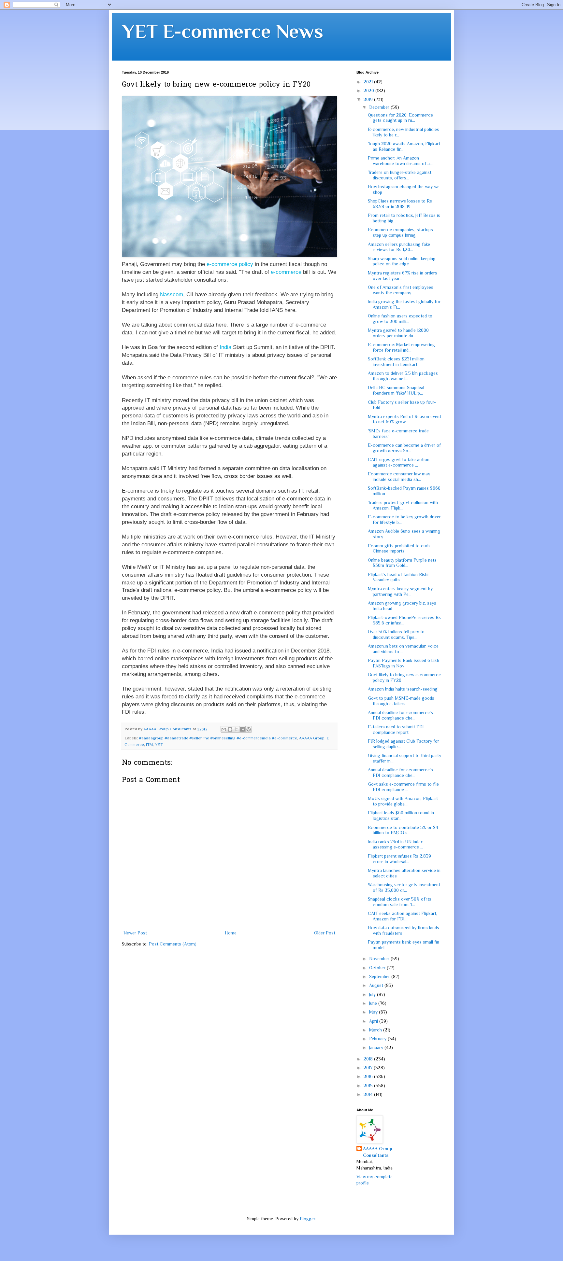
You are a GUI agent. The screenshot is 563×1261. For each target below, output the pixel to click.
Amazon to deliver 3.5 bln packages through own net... (403, 376)
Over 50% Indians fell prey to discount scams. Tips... (396, 634)
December (380, 107)
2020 (369, 90)
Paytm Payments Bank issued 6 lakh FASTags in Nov (403, 663)
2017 (369, 1067)
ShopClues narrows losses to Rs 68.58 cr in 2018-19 (400, 203)
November (380, 958)
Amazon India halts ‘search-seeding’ (403, 689)
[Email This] (224, 729)
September (380, 976)
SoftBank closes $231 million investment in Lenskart (396, 361)
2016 (369, 1076)
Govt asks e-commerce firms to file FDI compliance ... (403, 786)
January (376, 1047)
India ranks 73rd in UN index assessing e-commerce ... (395, 844)
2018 (369, 1058)
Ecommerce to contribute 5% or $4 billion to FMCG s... (403, 830)
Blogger (307, 1218)
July (373, 994)
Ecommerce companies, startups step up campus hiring (400, 232)
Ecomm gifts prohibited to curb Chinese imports (399, 548)
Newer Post (135, 932)
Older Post (324, 932)
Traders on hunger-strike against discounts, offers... (399, 175)
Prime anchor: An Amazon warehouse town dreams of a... (400, 160)
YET (159, 744)
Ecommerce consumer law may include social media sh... (399, 476)
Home (231, 932)
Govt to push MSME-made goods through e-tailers (401, 700)
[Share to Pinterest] (248, 729)
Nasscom (171, 294)
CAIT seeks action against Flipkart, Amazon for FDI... (402, 916)
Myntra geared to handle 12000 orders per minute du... (398, 333)
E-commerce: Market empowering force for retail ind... (401, 347)
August (376, 985)
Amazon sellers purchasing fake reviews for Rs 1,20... (399, 247)
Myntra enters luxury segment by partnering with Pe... (400, 591)
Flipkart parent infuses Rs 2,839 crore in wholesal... (399, 858)
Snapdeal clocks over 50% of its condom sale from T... (399, 901)
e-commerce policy (230, 264)
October (378, 967)
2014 (369, 1094)
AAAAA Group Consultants (377, 1152)
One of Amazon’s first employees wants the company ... (400, 290)
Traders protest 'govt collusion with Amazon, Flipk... (403, 505)
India (225, 347)
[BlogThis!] (230, 729)
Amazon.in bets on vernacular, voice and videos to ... (403, 648)
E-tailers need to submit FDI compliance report (396, 729)
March (376, 1029)
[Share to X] (236, 729)
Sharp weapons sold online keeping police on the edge (402, 261)
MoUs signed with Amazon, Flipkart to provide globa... (403, 801)
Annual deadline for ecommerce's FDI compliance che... (400, 715)
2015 (369, 1085)
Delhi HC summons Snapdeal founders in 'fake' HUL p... (396, 390)
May (374, 1012)
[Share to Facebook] (242, 729)
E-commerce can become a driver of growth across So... (404, 447)
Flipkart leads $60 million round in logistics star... (401, 815)
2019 (369, 99)
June (373, 1003)
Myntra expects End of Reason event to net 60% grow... (404, 419)
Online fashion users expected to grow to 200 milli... (400, 318)
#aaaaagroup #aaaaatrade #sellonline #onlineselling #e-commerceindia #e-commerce (218, 738)
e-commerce (286, 272)
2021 (369, 81)
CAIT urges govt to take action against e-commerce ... (398, 462)
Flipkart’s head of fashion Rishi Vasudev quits (398, 577)
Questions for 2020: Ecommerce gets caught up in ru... (400, 117)
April (374, 1021)
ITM (149, 744)
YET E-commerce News (222, 31)
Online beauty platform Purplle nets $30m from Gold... (402, 562)
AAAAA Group (312, 738)
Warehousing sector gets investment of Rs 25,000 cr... (404, 887)
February (378, 1038)
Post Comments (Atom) (172, 943)
